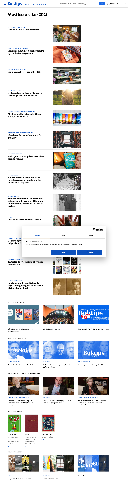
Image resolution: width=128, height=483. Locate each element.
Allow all (90, 252)
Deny (63, 252)
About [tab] (91, 235)
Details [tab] (64, 235)
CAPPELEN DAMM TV (38, 4)
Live (46, 4)
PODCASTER (26, 4)
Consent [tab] (37, 235)
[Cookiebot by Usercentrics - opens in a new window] (94, 229)
